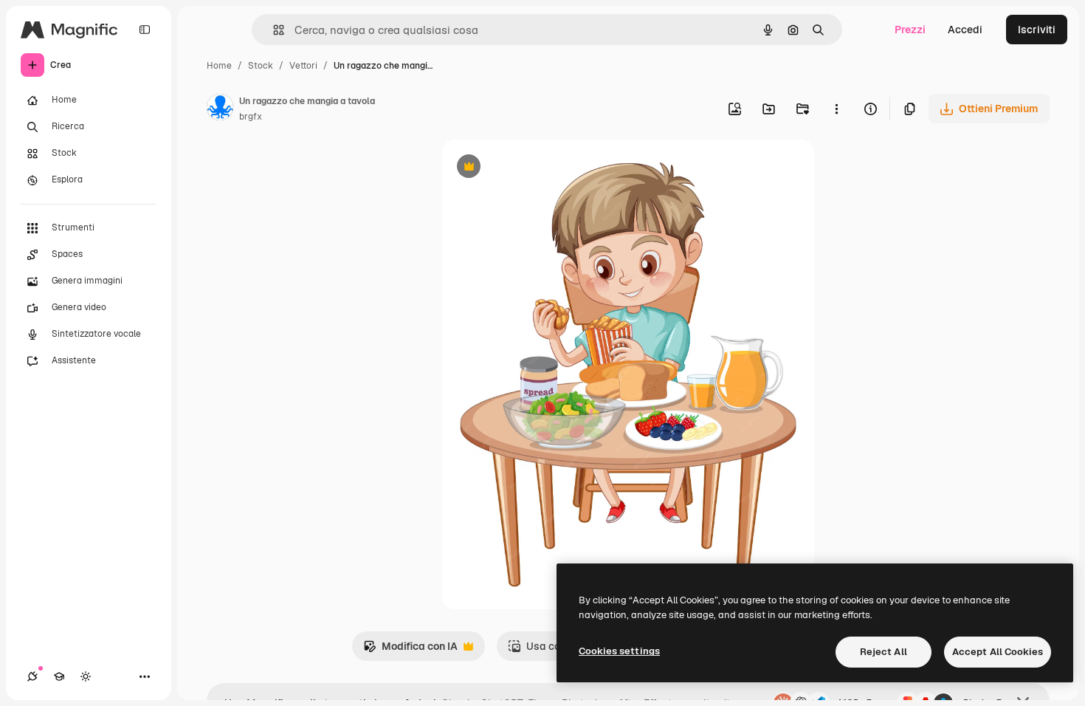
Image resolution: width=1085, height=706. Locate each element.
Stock (260, 66)
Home (219, 66)
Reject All (883, 651)
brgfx (250, 117)
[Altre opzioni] (836, 108)
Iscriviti (1036, 29)
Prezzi (910, 29)
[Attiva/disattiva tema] (85, 676)
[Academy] (59, 676)
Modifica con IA (410, 650)
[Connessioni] (32, 676)
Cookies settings (619, 651)
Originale (539, 168)
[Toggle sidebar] (144, 29)
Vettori (303, 66)
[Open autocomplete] (272, 29)
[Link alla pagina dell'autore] (220, 109)
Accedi (965, 29)
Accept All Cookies (997, 651)
